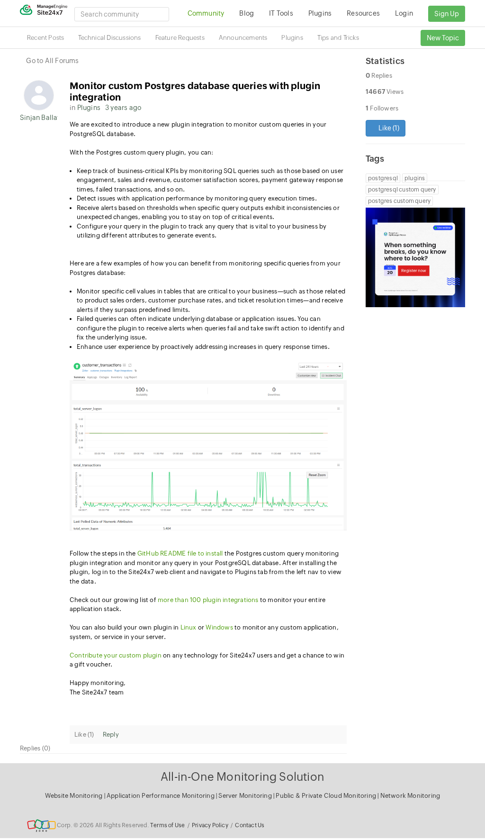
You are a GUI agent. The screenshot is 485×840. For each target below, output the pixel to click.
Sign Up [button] (446, 14)
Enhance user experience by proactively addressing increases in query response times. (203, 346)
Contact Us (249, 825)
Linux (188, 627)
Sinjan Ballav (39, 117)
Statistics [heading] (385, 61)
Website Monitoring (74, 795)
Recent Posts (45, 37)
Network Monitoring (410, 795)
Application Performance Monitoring (161, 795)
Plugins (292, 37)
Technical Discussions (109, 37)
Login (404, 13)
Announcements (243, 37)
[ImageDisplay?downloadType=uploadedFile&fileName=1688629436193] (208, 445)
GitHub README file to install (180, 553)
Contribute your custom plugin (116, 655)
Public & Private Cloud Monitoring (326, 795)
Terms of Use (167, 825)
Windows (219, 627)
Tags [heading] (375, 159)
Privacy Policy (210, 825)
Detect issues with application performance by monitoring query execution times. (197, 198)
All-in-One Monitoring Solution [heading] (242, 776)
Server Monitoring (245, 795)
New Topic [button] (443, 38)
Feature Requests (180, 37)
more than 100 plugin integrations (208, 599)
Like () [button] (388, 128)
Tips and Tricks (338, 37)
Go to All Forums (52, 60)
